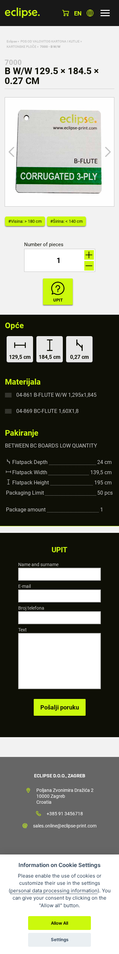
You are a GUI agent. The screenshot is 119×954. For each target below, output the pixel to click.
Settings (59, 939)
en (78, 13)
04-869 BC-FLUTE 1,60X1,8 (47, 411)
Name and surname (38, 564)
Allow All (59, 923)
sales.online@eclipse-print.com (65, 825)
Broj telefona (31, 608)
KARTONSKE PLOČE (21, 46)
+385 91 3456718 (65, 813)
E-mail (24, 586)
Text (22, 629)
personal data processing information (54, 890)
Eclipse (12, 41)
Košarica (65, 13)
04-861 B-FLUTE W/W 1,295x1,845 (56, 395)
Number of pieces (43, 244)
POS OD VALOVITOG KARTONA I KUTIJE (50, 41)
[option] (59, 152)
